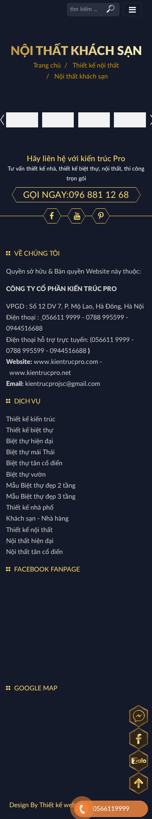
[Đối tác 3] (22, 119)
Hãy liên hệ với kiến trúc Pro (76, 159)
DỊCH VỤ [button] (27, 401)
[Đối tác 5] (58, 119)
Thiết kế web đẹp (63, 805)
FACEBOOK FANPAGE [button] (47, 569)
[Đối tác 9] (94, 119)
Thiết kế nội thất (96, 65)
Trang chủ (47, 65)
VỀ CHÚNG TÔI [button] (37, 253)
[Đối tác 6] (130, 119)
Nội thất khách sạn (76, 51)
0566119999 (111, 809)
